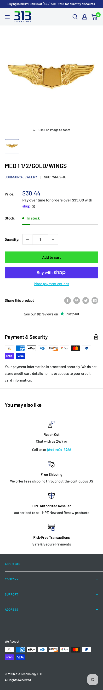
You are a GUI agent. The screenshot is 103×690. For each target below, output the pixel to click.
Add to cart (51, 257)
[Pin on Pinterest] (76, 300)
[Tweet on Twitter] (85, 300)
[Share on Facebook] (67, 300)
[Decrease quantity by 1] (28, 239)
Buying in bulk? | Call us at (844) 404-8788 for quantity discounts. (51, 4)
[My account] (84, 16)
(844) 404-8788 (59, 449)
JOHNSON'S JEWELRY (21, 177)
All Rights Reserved (18, 680)
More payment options (51, 284)
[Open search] (75, 16)
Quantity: (12, 239)
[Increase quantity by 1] (53, 239)
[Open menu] (7, 17)
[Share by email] (95, 300)
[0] (94, 17)
